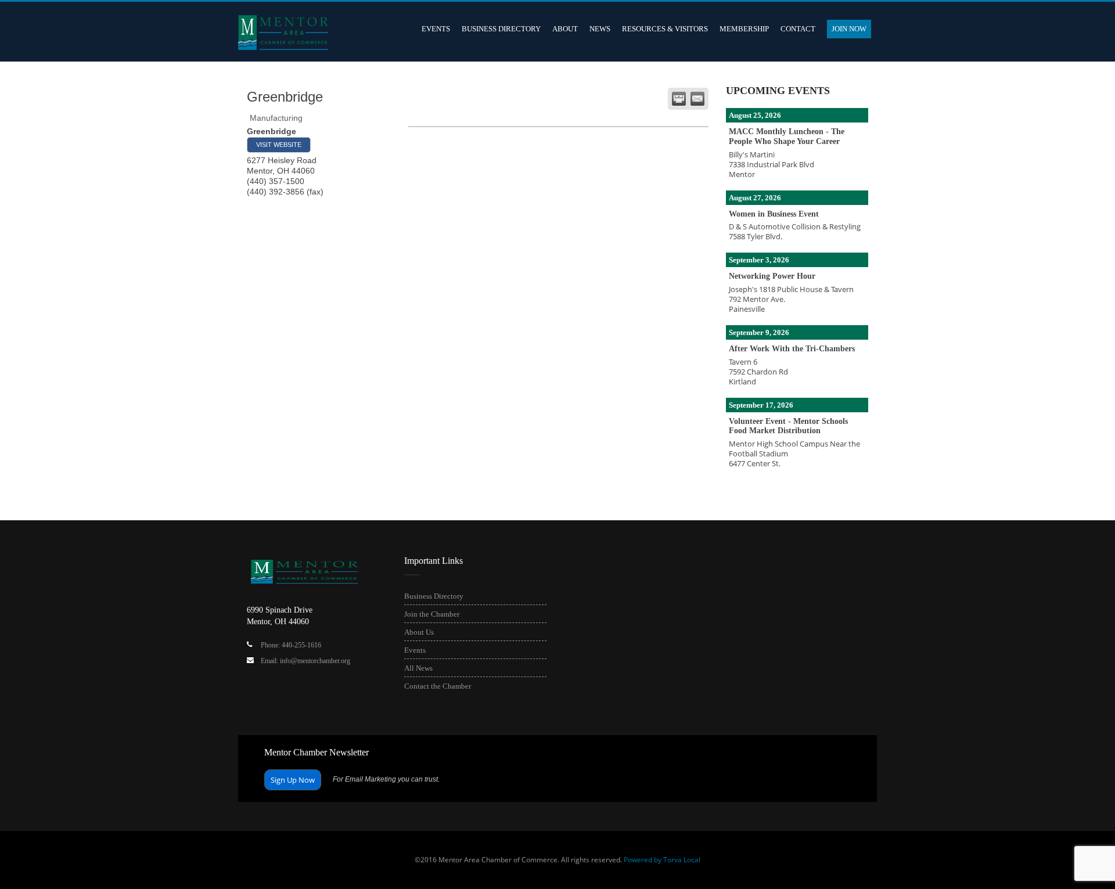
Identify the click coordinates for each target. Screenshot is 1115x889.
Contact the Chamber (437, 686)
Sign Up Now (293, 780)
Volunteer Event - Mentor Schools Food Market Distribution (788, 426)
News (599, 28)
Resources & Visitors (665, 28)
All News (418, 668)
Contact (797, 28)
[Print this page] (679, 99)
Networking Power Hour (772, 276)
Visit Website (278, 144)
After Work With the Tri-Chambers (792, 348)
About (565, 28)
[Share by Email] (697, 99)
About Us (419, 632)
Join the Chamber (431, 614)
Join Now (849, 28)
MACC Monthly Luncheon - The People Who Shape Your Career (786, 136)
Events (436, 28)
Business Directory (501, 28)
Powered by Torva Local (662, 860)
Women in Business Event (774, 214)
